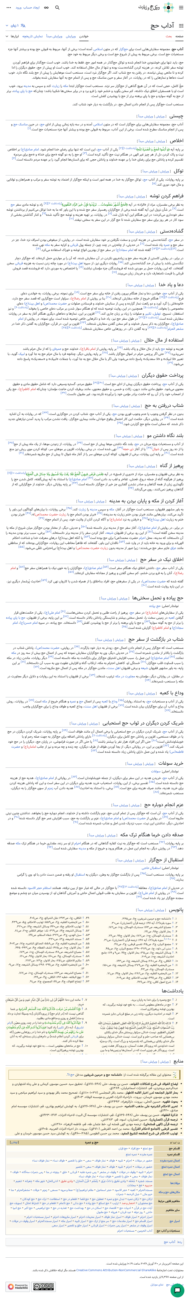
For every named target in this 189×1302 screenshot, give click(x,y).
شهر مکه (40, 1181)
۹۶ (172, 879)
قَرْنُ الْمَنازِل (82, 1181)
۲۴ (150, 327)
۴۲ (90, 478)
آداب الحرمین (144, 1230)
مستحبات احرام (125, 1230)
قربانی (74, 245)
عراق (173, 548)
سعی (89, 1160)
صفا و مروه (67, 1190)
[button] (181, 8)
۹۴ (50, 847)
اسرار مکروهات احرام (64, 1217)
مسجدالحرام (145, 1190)
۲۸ (105, 353)
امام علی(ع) (52, 612)
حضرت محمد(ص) (55, 303)
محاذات (131, 1185)
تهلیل (157, 313)
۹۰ (16, 817)
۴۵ (69, 508)
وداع (114, 701)
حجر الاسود (34, 888)
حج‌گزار (123, 49)
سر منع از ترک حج (99, 1221)
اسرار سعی (58, 1225)
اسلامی (98, 49)
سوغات (155, 771)
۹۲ (162, 842)
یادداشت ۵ (151, 307)
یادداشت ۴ (171, 297)
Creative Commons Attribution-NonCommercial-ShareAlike (116, 1270)
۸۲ (166, 746)
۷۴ (148, 680)
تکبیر (148, 313)
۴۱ (21, 453)
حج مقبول (102, 1212)
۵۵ (21, 547)
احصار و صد (128, 1203)
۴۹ (41, 518)
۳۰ (101, 383)
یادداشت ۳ (164, 249)
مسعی (54, 1190)
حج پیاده (154, 606)
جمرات (120, 1194)
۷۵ (121, 700)
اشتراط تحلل (32, 1203)
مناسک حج (20, 124)
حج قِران (123, 1148)
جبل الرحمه (133, 1194)
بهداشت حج (77, 1208)
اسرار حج (175, 1221)
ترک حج (42, 1199)
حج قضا (84, 1199)
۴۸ (145, 518)
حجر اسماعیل (104, 1190)
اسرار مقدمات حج (122, 1221)
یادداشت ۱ (129, 148)
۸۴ (74, 777)
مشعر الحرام (175, 329)
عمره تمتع (131, 1154)
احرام (142, 538)
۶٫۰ (169, 939)
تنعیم (19, 1181)
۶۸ (172, 657)
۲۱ (97, 312)
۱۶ (81, 267)
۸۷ (77, 787)
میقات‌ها (175, 1183)
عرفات (36, 1190)
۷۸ (167, 710)
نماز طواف (100, 1160)
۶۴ (79, 622)
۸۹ (165, 817)
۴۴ (131, 488)
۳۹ (120, 448)
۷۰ (143, 662)
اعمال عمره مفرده (170, 1160)
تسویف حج (16, 1203)
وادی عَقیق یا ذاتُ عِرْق (113, 1181)
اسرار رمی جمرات (117, 1225)
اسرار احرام (146, 1217)
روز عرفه (138, 1212)
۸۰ (154, 741)
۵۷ (22, 567)
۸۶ (116, 787)
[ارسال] (177, 1290)
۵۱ (150, 532)
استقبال (79, 874)
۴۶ (99, 513)
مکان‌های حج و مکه (169, 1192)
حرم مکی (147, 1194)
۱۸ (76, 292)
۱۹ (161, 297)
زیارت (55, 86)
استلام (47, 888)
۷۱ (23, 662)
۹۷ (120, 887)
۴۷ (28, 513)
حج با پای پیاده (22, 91)
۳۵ (120, 423)
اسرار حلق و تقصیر (77, 1225)
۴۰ (167, 453)
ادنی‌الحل (52, 1181)
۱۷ (114, 272)
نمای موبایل (157, 1284)
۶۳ (147, 622)
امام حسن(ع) (29, 623)
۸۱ (95, 741)
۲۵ (65, 327)
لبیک (21, 354)
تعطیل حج (98, 1199)
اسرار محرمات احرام (90, 1217)
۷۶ (31, 700)
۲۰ (108, 297)
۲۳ (83, 322)
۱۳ (154, 249)
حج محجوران (145, 1203)
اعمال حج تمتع (171, 1174)
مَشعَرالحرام (23, 1190)
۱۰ (71, 218)
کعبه (171, 618)
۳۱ (95, 383)
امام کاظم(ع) (27, 389)
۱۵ (120, 262)
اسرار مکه (66, 1221)
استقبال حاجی (151, 868)
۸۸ (156, 792)
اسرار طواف (130, 1217)
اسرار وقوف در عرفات (23, 1221)
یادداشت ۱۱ (99, 735)
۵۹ (44, 580)
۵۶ (106, 567)
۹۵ (143, 873)
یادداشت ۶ (22, 307)
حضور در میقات (143, 1160)
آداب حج (169, 1242)
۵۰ (84, 527)
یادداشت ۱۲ (131, 887)
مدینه (27, 86)
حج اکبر (28, 1208)
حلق (64, 1172)
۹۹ (139, 897)
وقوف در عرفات (127, 1172)
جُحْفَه (132, 1181)
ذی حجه (128, 449)
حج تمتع (147, 1148)
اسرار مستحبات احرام (38, 1217)
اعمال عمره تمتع (171, 1166)
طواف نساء (59, 1160)
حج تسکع (104, 1203)
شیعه (109, 533)
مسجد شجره (145, 1181)
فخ (140, 1185)
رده (180, 1242)
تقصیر (79, 1166)
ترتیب (115, 1203)
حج (42, 124)
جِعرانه (28, 1181)
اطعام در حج (70, 1199)
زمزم (50, 788)
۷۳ (92, 675)
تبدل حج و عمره (115, 1199)
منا (12, 1190)
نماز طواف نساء (41, 1160)
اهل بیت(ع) (75, 263)
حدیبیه (148, 1185)
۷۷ (121, 705)
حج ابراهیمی (43, 1208)
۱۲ (173, 249)
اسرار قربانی (97, 1225)
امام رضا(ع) (78, 298)
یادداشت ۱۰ (18, 473)
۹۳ (174, 847)
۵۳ (87, 537)
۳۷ (11, 443)
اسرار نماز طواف (112, 1217)
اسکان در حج (94, 1208)
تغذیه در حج (60, 1208)
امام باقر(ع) (87, 349)
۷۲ (36, 667)
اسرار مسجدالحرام (48, 1221)
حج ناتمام (64, 1203)
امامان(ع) (115, 519)
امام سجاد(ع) (124, 250)
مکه (65, 86)
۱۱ (142, 243)
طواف (112, 1160)
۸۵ (152, 782)
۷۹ (65, 730)
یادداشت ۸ (160, 327)
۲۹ (170, 363)
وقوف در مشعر (108, 1172)
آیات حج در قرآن (143, 1208)
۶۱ (63, 611)
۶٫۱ (165, 939)
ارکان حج (147, 1199)
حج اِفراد (135, 1148)
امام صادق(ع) (30, 149)
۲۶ (120, 347)
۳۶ (80, 443)
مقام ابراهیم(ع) (84, 1190)
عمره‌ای (56, 349)
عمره (167, 245)
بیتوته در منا (52, 1172)
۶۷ (131, 652)
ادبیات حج (125, 1208)
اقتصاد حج (110, 1208)
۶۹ (50, 657)
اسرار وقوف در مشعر (141, 1225)
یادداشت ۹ (75, 327)
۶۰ (144, 585)
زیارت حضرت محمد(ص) (50, 514)
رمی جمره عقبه (88, 1172)
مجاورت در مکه (125, 676)
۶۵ (124, 627)
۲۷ (167, 353)
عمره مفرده (146, 1154)
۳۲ (63, 393)
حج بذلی (78, 1203)
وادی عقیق (67, 1181)
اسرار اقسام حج (143, 1221)
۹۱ (75, 822)
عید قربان (125, 1212)
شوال (155, 449)
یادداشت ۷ (151, 317)
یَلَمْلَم (95, 1181)
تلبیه (120, 1160)
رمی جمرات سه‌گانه (32, 1172)
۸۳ (94, 751)
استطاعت (55, 1199)
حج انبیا (17, 1208)
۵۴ (122, 542)
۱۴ (38, 249)
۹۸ (173, 892)
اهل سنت (113, 668)
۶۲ (65, 617)
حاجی (149, 1212)
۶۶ (77, 647)
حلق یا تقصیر (75, 1160)
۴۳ (75, 483)
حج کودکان (28, 1199)
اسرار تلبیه (80, 1221)
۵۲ (48, 532)
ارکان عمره (133, 1199)
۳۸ (149, 448)
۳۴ (167, 418)
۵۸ (71, 572)
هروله (114, 1212)
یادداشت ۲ (54, 203)
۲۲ (141, 317)
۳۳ (45, 413)
